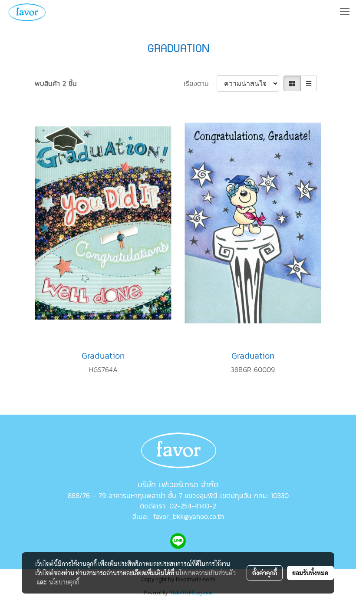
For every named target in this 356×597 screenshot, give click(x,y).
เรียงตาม (200, 83)
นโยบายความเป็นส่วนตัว (205, 573)
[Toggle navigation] (344, 12)
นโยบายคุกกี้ (64, 582)
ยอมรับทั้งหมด (310, 573)
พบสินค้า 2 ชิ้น (56, 83)
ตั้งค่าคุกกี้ (264, 573)
